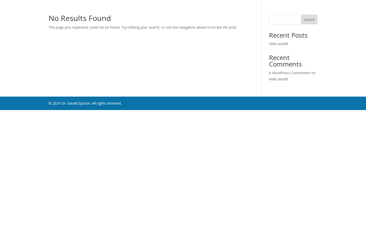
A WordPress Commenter (289, 72)
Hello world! (278, 43)
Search (309, 19)
